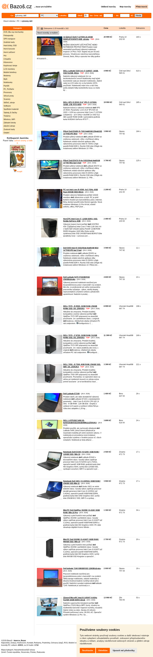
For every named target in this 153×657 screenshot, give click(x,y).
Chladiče (7, 59)
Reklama (37, 643)
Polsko (33, 652)
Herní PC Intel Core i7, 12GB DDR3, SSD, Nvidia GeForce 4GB (80, 220)
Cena (106, 28)
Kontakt (30, 643)
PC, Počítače (9, 89)
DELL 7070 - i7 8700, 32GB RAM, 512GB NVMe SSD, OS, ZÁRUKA (80, 336)
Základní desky (10, 123)
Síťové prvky (9, 96)
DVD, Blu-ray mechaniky (13, 32)
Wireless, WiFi (9, 119)
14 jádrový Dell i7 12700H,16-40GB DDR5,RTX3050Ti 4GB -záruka (78, 38)
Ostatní (6, 133)
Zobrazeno (140, 28)
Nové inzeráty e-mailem (47, 33)
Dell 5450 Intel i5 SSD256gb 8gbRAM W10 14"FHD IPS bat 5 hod (80, 249)
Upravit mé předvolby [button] (124, 650)
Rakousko (41, 652)
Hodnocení (21, 643)
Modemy (7, 76)
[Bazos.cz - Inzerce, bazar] (17, 8)
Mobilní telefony (10, 72)
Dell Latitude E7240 (71, 394)
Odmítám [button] (102, 650)
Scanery (7, 99)
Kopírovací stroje (10, 66)
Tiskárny (7, 116)
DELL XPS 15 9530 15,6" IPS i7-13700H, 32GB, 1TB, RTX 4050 (80, 103)
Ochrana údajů (57, 643)
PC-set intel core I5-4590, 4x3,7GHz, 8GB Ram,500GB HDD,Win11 (80, 191)
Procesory (8, 92)
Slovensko (25, 652)
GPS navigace (9, 39)
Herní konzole (9, 49)
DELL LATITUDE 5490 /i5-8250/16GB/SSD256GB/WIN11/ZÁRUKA (80, 421)
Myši (5, 79)
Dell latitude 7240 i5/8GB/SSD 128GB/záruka (82, 568)
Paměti (6, 86)
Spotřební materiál (11, 109)
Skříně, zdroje (9, 103)
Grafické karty (9, 42)
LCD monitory (9, 69)
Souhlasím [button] (87, 650)
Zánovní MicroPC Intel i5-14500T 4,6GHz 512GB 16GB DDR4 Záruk (80, 599)
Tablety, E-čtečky (10, 113)
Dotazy (13, 643)
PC (18, 21)
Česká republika (13, 652)
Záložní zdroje (9, 126)
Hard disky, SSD (10, 45)
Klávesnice (8, 62)
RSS (66, 643)
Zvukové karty (9, 129)
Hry (5, 56)
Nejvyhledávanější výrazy (24, 650)
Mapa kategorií (7, 650)
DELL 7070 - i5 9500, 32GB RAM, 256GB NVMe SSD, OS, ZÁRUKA (80, 307)
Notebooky (8, 82)
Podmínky (46, 643)
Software (7, 106)
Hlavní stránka (9, 21)
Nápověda (5, 643)
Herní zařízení (9, 52)
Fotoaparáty (8, 35)
